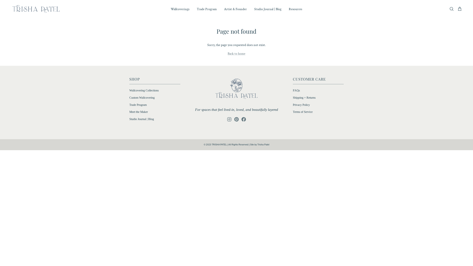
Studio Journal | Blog (267, 9)
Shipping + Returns (304, 97)
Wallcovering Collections (144, 90)
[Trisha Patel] (36, 9)
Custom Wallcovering (142, 97)
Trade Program (207, 9)
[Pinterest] (236, 119)
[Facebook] (243, 119)
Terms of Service (303, 111)
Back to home (236, 54)
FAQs (296, 90)
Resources (295, 9)
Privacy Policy (301, 104)
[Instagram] (229, 119)
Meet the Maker (138, 111)
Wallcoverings (180, 9)
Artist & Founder (235, 9)
